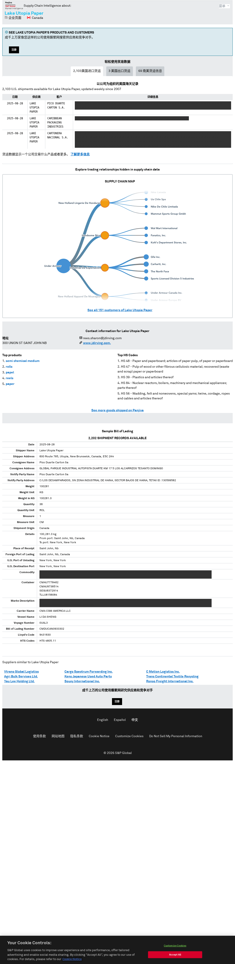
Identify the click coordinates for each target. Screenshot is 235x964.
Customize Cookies (129, 736)
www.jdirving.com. (97, 343)
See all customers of (119, 310)
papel (10, 372)
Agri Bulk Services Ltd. (21, 676)
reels (9, 378)
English (102, 720)
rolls (9, 366)
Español (120, 720)
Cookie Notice (99, 736)
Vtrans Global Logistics (21, 671)
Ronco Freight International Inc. (169, 681)
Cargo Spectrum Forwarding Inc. (88, 671)
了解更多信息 (80, 154)
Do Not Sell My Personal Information (175, 736)
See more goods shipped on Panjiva (117, 410)
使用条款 (39, 736)
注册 (14, 49)
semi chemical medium (22, 361)
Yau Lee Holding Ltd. (19, 681)
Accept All (175, 954)
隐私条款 (76, 736)
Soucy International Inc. (82, 681)
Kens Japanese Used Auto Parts (88, 676)
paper (10, 384)
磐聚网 (14, 5)
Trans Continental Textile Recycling (172, 676)
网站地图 (58, 736)
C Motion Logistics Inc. (163, 671)
